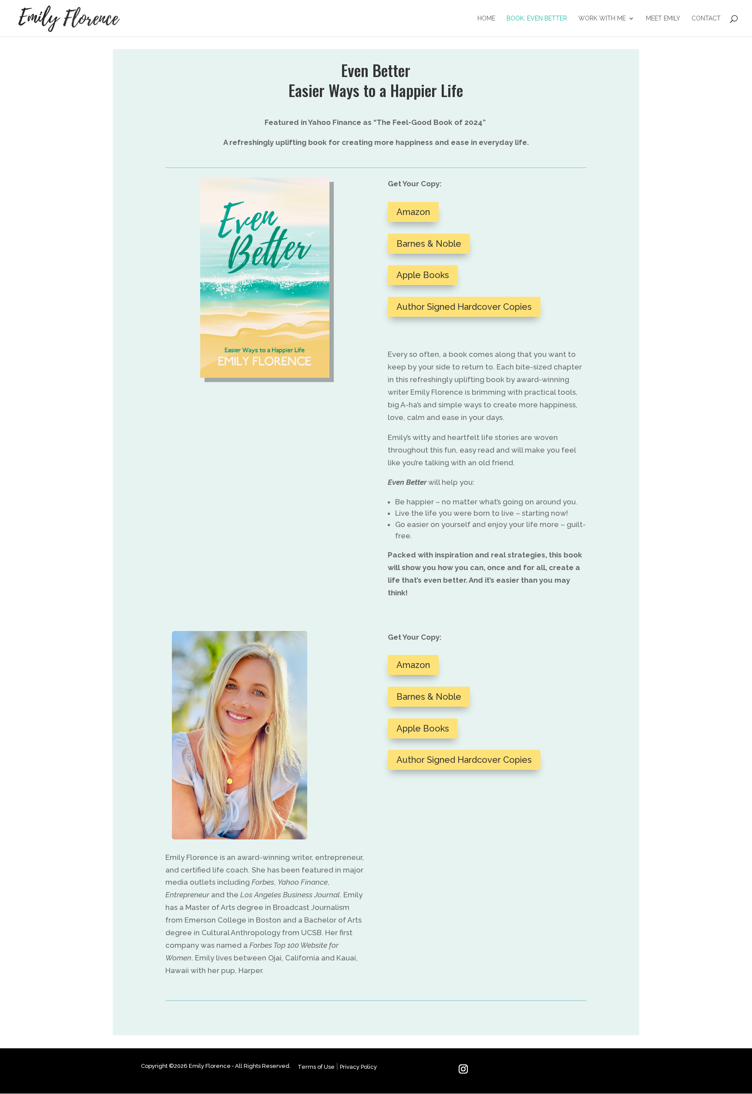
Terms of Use (316, 1067)
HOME (486, 18)
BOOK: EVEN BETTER (537, 18)
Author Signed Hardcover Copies (464, 307)
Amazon (413, 212)
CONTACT (706, 18)
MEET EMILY (663, 18)
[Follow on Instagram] (463, 1069)
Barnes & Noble (428, 243)
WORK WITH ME (602, 18)
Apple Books (422, 275)
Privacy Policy (358, 1067)
